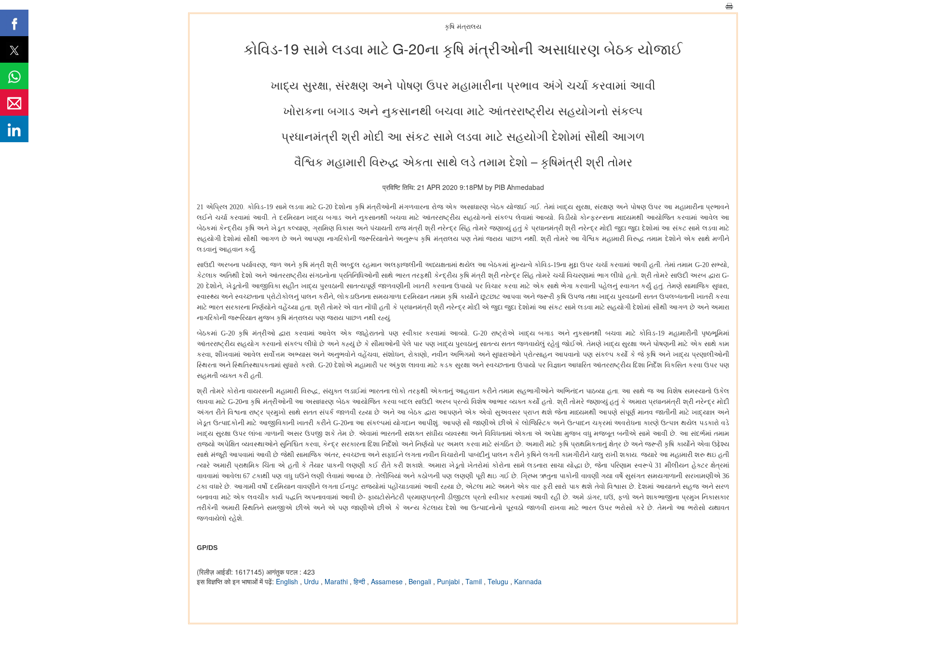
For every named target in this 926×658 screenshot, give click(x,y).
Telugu (499, 581)
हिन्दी (360, 581)
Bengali (421, 581)
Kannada (528, 581)
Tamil (474, 581)
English (288, 581)
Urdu (312, 581)
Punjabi (449, 581)
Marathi (337, 581)
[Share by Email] (14, 102)
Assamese (388, 581)
